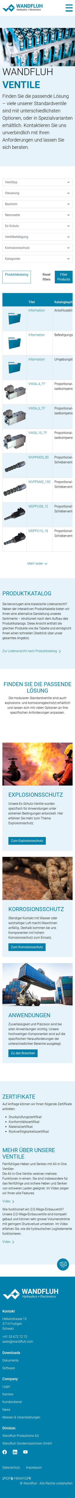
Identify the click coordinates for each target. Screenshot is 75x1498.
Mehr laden (35, 563)
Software (8, 1368)
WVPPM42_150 (39, 482)
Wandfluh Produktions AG (20, 1436)
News (6, 1410)
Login (6, 1386)
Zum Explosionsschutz (27, 841)
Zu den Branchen (23, 1053)
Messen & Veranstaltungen (21, 1417)
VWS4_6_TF (36, 408)
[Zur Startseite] (22, 8)
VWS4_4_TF (36, 384)
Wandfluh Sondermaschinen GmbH (27, 1443)
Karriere (7, 1394)
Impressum (34, 1467)
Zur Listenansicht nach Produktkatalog (29, 651)
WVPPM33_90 (38, 457)
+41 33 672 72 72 (14, 1337)
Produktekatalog (16, 274)
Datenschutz (11, 1467)
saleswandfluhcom (17, 1341)
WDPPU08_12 (38, 506)
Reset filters (46, 277)
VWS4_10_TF (37, 433)
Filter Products (63, 277)
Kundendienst (12, 1402)
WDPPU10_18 (38, 531)
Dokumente (10, 1360)
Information (36, 310)
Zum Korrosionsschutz (27, 947)
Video (6, 1201)
